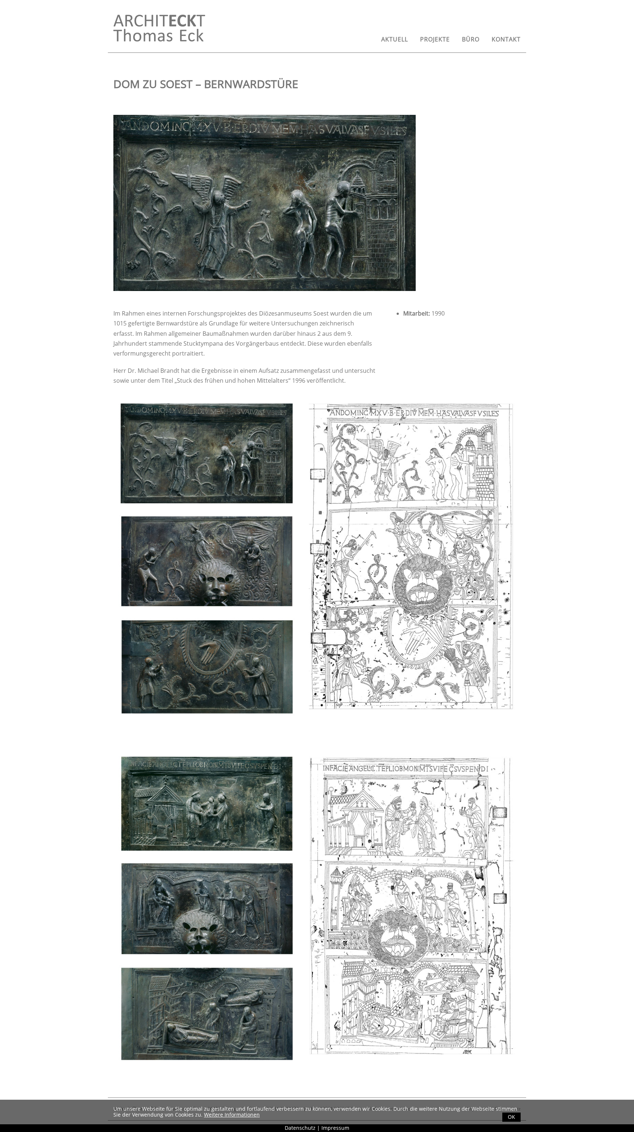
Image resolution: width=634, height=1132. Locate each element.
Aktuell (394, 39)
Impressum (335, 1127)
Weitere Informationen (232, 1114)
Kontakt (506, 39)
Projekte (435, 39)
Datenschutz (300, 1127)
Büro (471, 39)
